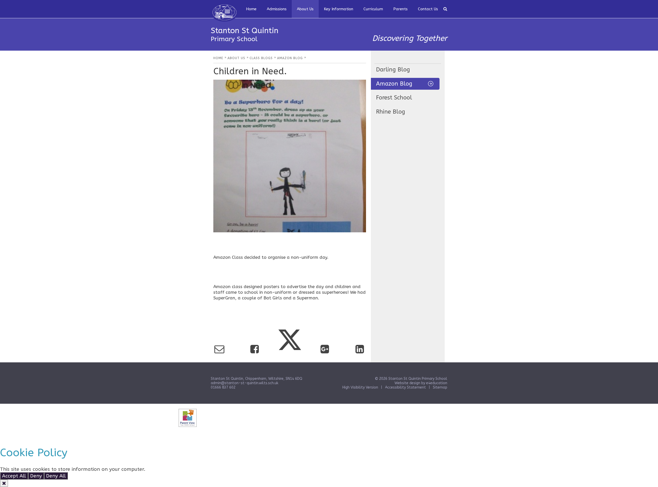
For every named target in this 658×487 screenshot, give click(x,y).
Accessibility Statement (405, 387)
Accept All (14, 476)
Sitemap (440, 387)
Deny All (56, 476)
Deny (36, 476)
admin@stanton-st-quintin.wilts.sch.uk (244, 383)
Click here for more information (184, 469)
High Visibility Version (360, 387)
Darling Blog (393, 69)
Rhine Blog (390, 111)
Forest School (394, 97)
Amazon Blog (394, 83)
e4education (436, 383)
